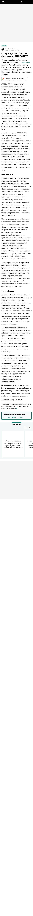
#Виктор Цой (19, 404)
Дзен (21, 417)
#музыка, (4, 404)
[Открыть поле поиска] (22, 2)
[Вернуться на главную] (4, 2)
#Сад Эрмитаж (11, 408)
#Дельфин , (10, 406)
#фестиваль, (11, 404)
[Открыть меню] (29, 2)
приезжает (26, 62)
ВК (15, 417)
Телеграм (7, 417)
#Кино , (4, 408)
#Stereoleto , (27, 406)
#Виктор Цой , (18, 406)
